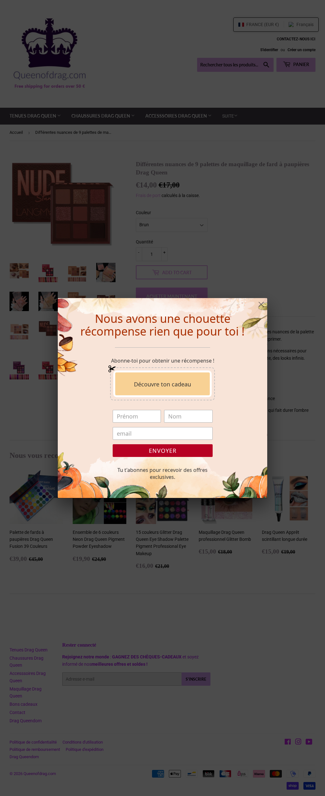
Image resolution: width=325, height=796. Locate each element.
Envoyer (162, 450)
